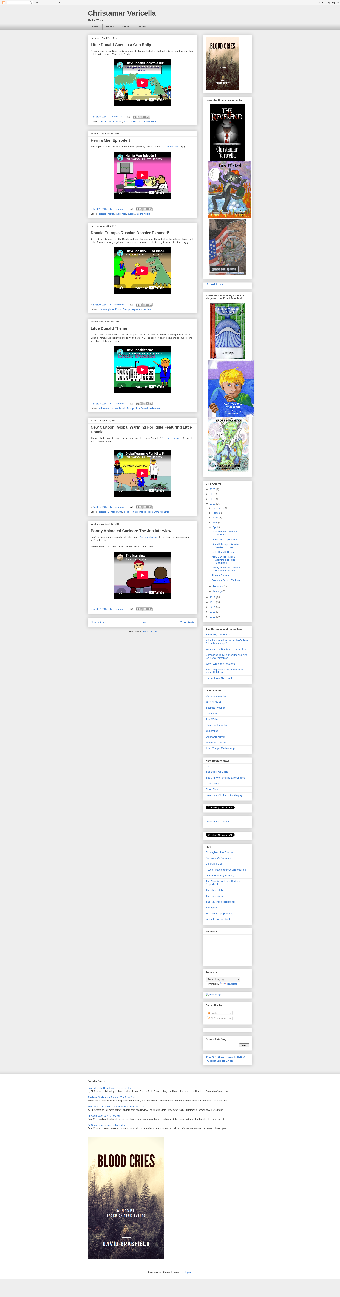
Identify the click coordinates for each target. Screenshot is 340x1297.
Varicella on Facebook (218, 919)
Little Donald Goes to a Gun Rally (121, 45)
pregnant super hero (141, 309)
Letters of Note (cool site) (220, 875)
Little (166, 512)
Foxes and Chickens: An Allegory (224, 795)
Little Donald (141, 408)
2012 (213, 616)
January (217, 591)
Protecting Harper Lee (218, 634)
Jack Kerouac (213, 701)
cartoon (102, 121)
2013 (213, 611)
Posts (213, 1012)
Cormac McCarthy (216, 695)
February (218, 586)
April (215, 527)
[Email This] (134, 117)
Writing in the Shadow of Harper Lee (226, 649)
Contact (141, 26)
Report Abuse (215, 284)
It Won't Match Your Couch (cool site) (226, 869)
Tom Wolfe (212, 719)
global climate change (135, 512)
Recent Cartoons (221, 575)
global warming (155, 512)
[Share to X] (141, 117)
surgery (131, 214)
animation (104, 408)
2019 (213, 494)
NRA (153, 121)
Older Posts (187, 622)
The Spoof (211, 907)
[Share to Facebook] (144, 117)
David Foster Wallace (218, 725)
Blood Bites (212, 789)
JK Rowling (212, 730)
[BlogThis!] (138, 117)
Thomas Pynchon (215, 707)
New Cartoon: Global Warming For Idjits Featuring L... (223, 559)
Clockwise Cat (214, 863)
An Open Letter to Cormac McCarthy (106, 1125)
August (217, 512)
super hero (120, 214)
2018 (213, 499)
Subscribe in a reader (218, 821)
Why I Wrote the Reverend (221, 663)
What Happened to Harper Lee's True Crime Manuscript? (227, 642)
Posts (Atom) (150, 631)
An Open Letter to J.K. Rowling (104, 1115)
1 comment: (116, 116)
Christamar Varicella (122, 13)
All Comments (218, 1018)
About (125, 26)
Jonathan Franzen (216, 742)
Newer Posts (99, 622)
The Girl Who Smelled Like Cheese (225, 777)
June (216, 517)
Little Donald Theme (109, 328)
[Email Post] (128, 116)
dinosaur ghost (106, 309)
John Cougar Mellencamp (220, 748)
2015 (213, 602)
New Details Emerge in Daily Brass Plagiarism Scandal (116, 1106)
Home (95, 26)
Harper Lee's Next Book (219, 678)
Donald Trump (115, 121)
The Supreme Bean (217, 771)
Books (110, 26)
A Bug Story (212, 783)
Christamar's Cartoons (218, 858)
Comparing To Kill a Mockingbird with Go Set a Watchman (226, 656)
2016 (213, 597)
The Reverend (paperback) (221, 901)
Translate (232, 983)
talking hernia (143, 214)
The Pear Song (214, 895)
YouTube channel (169, 146)
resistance (154, 408)
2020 (213, 489)
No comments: (118, 209)
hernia (111, 214)
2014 (213, 607)
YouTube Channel (171, 438)
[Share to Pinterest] (148, 117)
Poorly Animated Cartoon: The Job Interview (131, 531)
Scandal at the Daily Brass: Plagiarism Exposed (112, 1088)
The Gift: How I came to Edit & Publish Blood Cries (225, 1059)
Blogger (187, 1272)
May (215, 522)
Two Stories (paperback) (219, 913)
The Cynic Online (215, 890)
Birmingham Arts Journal (219, 852)
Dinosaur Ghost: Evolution (226, 580)
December (219, 508)
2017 (213, 503)
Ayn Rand (211, 713)
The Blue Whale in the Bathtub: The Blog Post (111, 1097)
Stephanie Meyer (215, 736)
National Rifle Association (137, 121)
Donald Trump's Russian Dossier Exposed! (130, 233)
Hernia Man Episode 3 (111, 140)
